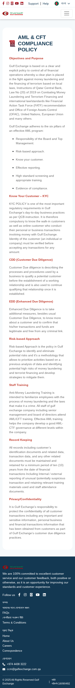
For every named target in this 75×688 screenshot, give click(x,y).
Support (33, 3)
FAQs (5, 612)
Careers (7, 645)
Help (46, 3)
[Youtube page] (38, 595)
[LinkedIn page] (44, 595)
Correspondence (12, 650)
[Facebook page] (19, 595)
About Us (8, 640)
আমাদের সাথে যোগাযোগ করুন (15, 607)
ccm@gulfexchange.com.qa (24, 669)
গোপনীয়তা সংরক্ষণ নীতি (12, 617)
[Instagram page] (25, 595)
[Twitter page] (31, 595)
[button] (62, 3)
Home (6, 635)
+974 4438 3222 (16, 664)
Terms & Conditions (14, 622)
